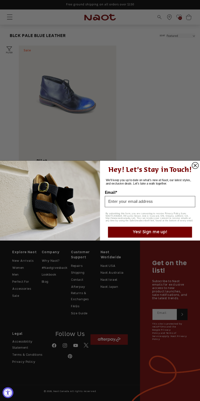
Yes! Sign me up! (150, 232)
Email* (111, 192)
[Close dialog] (195, 165)
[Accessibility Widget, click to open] (7, 392)
